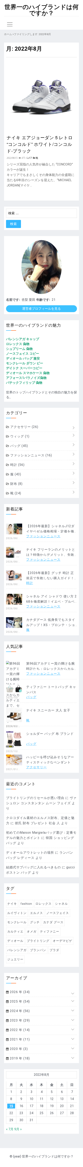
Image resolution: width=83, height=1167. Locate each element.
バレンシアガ (17, 950)
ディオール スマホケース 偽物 (28, 373)
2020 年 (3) (18, 1049)
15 (11, 1106)
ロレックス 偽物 (17, 344)
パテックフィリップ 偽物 (24, 383)
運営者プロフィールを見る (41, 309)
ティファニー (49, 931)
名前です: (13, 300)
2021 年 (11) (19, 1039)
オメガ (31, 931)
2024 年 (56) (19, 1011)
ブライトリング (38, 941)
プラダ (54, 950)
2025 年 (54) (19, 1001)
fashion (26, 904)
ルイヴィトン (17, 913)
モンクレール (17, 922)
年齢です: (43, 300)
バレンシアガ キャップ (22, 339)
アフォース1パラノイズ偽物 (26, 378)
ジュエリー (15, 959)
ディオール (15, 941)
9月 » (18, 1129)
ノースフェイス (57, 913)
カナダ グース (53, 922)
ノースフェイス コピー (22, 354)
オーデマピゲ (62, 941)
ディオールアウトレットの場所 (30, 852)
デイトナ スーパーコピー (24, 368)
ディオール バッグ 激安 (23, 358)
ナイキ (12, 904)
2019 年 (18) (19, 1058)
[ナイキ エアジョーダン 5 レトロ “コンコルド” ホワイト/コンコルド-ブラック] (41, 129)
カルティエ (15, 931)
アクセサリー (23, 427)
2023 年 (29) (19, 1020)
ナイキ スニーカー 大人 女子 (48, 710)
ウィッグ (19, 436)
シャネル (61, 904)
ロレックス (43, 904)
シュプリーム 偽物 (19, 349)
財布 (16, 484)
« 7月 (9, 1129)
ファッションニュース (30, 455)
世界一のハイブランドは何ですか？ (41, 10)
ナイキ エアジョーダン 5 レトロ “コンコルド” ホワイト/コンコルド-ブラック (40, 144)
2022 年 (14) (19, 1030)
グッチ (35, 922)
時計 (17, 465)
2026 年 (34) (19, 992)
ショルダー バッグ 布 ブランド (50, 734)
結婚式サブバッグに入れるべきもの (33, 867)
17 (30, 158)
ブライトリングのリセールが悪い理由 (35, 798)
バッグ (18, 446)
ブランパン (38, 950)
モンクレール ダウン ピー (24, 363)
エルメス (36, 913)
